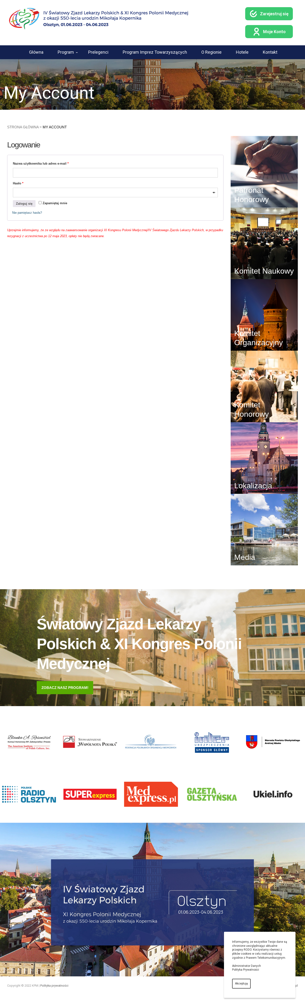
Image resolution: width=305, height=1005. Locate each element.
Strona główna (23, 127)
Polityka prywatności (54, 985)
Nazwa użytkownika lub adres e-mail (41, 163)
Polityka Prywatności (245, 969)
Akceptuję (241, 983)
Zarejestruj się (274, 13)
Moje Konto (274, 31)
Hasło (18, 183)
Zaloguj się (24, 203)
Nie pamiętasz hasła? (27, 212)
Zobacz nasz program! (64, 688)
